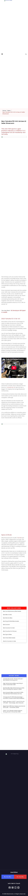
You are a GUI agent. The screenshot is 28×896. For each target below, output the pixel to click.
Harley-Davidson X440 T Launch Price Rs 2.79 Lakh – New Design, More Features (13, 702)
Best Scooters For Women (10, 631)
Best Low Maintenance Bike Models (12, 611)
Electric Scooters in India (9, 641)
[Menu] (2, 54)
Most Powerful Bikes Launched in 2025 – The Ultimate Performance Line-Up (13, 693)
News (8, 110)
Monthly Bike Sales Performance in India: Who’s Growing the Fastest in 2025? (13, 688)
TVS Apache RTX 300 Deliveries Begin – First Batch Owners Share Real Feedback (13, 697)
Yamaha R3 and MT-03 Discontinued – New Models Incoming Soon (13, 679)
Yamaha (19, 537)
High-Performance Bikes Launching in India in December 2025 (13, 684)
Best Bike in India (7, 614)
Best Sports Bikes (7, 634)
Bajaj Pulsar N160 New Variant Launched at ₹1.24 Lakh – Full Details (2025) (14, 706)
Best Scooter (6, 624)
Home (4, 110)
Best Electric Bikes (7, 618)
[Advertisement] (14, 260)
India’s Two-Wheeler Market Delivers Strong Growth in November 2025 (12, 711)
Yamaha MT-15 (11, 387)
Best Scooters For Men (9, 628)
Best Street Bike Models (9, 638)
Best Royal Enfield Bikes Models (11, 621)
